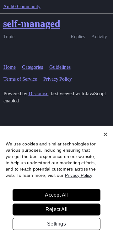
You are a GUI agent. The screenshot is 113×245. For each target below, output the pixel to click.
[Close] (105, 134)
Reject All (56, 209)
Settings (56, 223)
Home (9, 67)
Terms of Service (20, 79)
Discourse (38, 93)
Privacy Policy (57, 79)
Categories (32, 67)
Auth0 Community (21, 6)
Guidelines (60, 67)
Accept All (56, 195)
